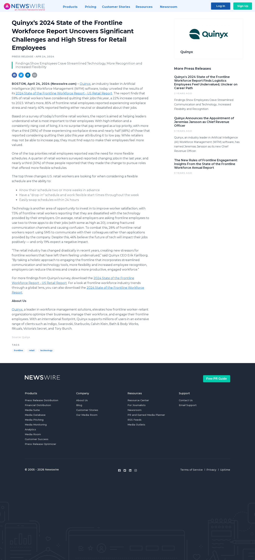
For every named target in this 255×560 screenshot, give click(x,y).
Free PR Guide (216, 378)
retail (31, 350)
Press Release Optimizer (40, 443)
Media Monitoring (36, 424)
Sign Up (242, 6)
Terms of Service (191, 469)
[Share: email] (34, 75)
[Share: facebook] (14, 75)
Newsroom (135, 409)
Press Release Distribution (41, 400)
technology (46, 350)
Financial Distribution (38, 405)
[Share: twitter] (21, 75)
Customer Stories (87, 409)
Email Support (188, 405)
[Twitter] (125, 470)
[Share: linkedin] (28, 75)
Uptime (225, 469)
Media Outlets (136, 424)
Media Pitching (34, 419)
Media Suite (32, 409)
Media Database (35, 414)
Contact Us (186, 400)
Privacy (211, 469)
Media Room (33, 434)
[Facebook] (119, 470)
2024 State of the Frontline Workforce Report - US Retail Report (64, 93)
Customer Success (36, 439)
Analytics (30, 429)
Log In (220, 6)
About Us (82, 400)
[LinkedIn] (130, 470)
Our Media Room (86, 414)
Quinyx (85, 84)
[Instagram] (135, 470)
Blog (79, 405)
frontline (18, 350)
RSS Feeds (135, 419)
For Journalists (137, 405)
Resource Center (138, 400)
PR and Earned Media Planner (146, 414)
